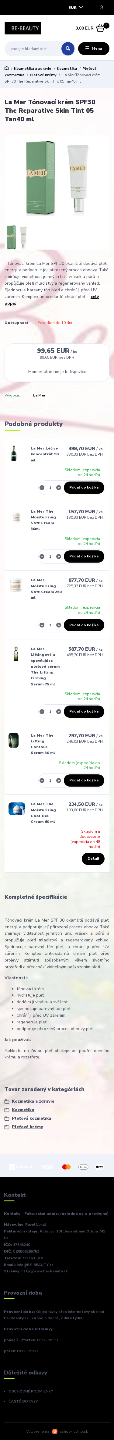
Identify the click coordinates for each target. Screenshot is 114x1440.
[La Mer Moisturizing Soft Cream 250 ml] (16, 584)
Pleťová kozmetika (31, 1118)
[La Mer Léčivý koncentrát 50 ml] (14, 453)
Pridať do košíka (83, 487)
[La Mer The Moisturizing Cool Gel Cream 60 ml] (17, 808)
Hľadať (67, 48)
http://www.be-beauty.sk (44, 1271)
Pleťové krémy (43, 75)
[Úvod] (23, 28)
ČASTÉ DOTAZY (23, 1401)
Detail (93, 858)
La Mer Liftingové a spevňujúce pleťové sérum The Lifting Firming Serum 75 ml (45, 666)
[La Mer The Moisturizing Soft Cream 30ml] (17, 516)
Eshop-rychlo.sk (74, 1431)
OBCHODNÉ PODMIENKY (31, 1391)
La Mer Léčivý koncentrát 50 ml (44, 454)
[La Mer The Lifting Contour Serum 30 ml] (14, 740)
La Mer (39, 395)
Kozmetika (67, 68)
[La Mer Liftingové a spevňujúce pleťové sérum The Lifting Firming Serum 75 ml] (16, 653)
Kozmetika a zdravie (32, 68)
